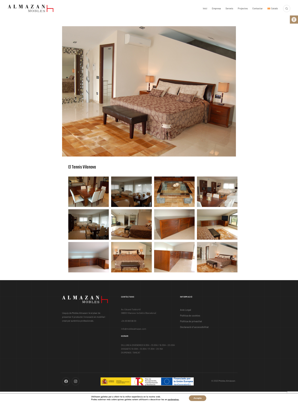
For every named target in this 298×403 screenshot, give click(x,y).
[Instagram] (76, 381)
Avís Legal (185, 309)
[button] (294, 20)
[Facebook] (66, 381)
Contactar (257, 8)
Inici (205, 8)
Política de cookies (190, 315)
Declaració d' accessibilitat (194, 326)
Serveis (229, 8)
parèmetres (173, 399)
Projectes (243, 8)
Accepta (198, 398)
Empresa (216, 8)
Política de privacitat (191, 321)
